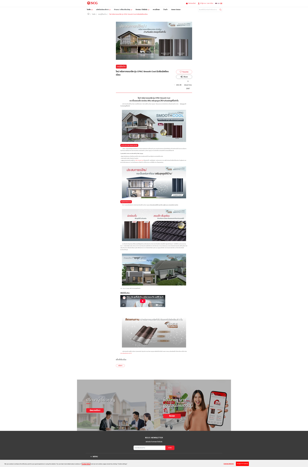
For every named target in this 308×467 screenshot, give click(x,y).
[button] (88, 14)
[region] (154, 463)
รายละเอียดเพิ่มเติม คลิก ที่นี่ (126, 353)
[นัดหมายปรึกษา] (95, 408)
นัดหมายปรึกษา (95, 410)
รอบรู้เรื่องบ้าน (121, 67)
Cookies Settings (229, 464)
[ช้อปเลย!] (172, 414)
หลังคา (120, 365)
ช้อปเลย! (172, 416)
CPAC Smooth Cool (139, 160)
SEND (170, 448)
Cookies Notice (86, 464)
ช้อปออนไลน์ (192, 3)
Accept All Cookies (242, 464)
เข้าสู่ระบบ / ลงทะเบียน (206, 3)
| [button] (90, 14)
